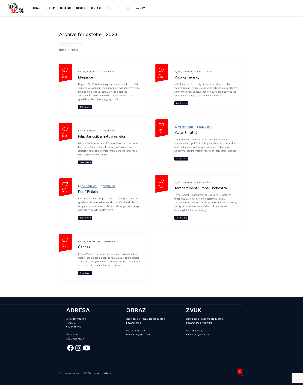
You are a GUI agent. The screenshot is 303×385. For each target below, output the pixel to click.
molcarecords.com (103, 373)
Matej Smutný (186, 132)
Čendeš (84, 247)
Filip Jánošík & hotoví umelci (101, 136)
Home (62, 49)
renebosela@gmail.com (198, 334)
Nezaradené (109, 71)
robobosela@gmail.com (138, 334)
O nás (36, 8)
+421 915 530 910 (135, 330)
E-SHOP (50, 8)
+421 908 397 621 (195, 330)
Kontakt (96, 8)
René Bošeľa (88, 192)
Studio (80, 8)
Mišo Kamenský (186, 77)
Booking (65, 8)
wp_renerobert (89, 71)
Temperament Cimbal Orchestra (200, 188)
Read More (85, 106)
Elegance (85, 77)
